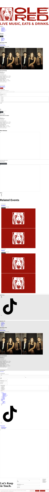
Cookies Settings (32, 490)
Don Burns (3, 205)
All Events (4, 397)
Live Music (2, 322)
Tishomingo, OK (3, 31)
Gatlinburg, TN (3, 28)
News (3, 402)
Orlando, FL (2, 30)
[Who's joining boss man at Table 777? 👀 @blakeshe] (31, 317)
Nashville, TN (1, 26)
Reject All (37, 490)
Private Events (3, 323)
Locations (2, 392)
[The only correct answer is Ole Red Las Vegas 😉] (43, 317)
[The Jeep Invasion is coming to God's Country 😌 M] (18, 318)
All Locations (2, 27)
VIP (1, 325)
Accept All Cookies (42, 490)
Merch (2, 324)
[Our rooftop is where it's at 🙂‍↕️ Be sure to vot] (6, 318)
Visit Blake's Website (2, 425)
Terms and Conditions (3, 427)
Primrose (3, 250)
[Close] (48, 490)
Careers (2, 403)
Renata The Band (2, 45)
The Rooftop (2, 40)
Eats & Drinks (3, 38)
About (2, 400)
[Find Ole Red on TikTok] (9, 422)
